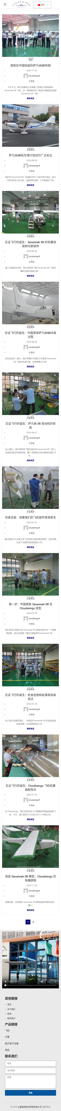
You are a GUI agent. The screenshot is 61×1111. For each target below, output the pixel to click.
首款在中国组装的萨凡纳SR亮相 (30, 65)
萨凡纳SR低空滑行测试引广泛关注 (30, 155)
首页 (9, 1004)
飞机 (7, 1030)
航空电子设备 (12, 1043)
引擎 (7, 1037)
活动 (30, 60)
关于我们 (11, 1009)
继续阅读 (30, 98)
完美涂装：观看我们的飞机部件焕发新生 (30, 517)
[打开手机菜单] (5, 4)
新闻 (9, 1014)
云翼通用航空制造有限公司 (30, 1107)
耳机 (7, 1050)
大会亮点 (30, 150)
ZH (42, 4)
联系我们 (11, 1018)
